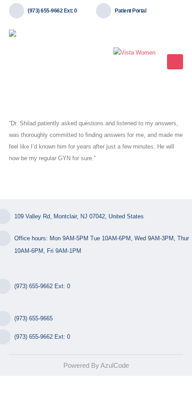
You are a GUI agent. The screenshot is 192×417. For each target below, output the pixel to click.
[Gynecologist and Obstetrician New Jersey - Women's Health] (42, 62)
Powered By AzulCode (96, 365)
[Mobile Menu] (175, 61)
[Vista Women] (134, 53)
